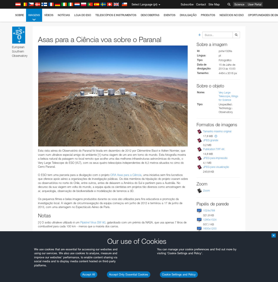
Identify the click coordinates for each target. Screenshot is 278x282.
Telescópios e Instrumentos (115, 15)
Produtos (208, 15)
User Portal (254, 4)
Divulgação (188, 15)
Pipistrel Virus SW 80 (92, 222)
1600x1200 (210, 228)
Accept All (88, 274)
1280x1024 (210, 219)
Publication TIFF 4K (214, 149)
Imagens (34, 15)
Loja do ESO (82, 15)
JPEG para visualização (216, 167)
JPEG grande (210, 140)
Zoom (206, 190)
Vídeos (48, 15)
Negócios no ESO (232, 15)
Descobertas (150, 15)
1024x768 (209, 210)
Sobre (19, 15)
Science (239, 4)
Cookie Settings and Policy (179, 274)
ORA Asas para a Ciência (125, 175)
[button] (216, 136)
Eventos (169, 15)
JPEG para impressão (215, 158)
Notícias (64, 15)
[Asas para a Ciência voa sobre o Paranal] (113, 96)
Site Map (214, 4)
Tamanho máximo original (217, 131)
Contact (201, 4)
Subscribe (187, 4)
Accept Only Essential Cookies (128, 274)
